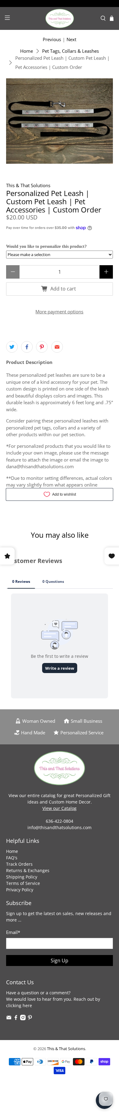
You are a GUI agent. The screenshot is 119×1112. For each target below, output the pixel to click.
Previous (52, 39)
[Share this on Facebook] (27, 347)
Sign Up (59, 960)
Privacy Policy (19, 890)
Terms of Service (23, 883)
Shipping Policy (21, 877)
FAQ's (11, 858)
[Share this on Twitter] (12, 347)
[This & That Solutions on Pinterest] (30, 1018)
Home (26, 51)
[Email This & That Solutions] (9, 1018)
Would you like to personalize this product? (46, 246)
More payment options (59, 311)
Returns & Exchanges (27, 870)
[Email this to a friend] (57, 347)
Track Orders (19, 864)
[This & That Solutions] (59, 18)
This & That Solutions (28, 185)
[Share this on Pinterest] (42, 347)
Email (13, 932)
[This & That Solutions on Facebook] (16, 1018)
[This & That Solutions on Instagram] (23, 1018)
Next (71, 39)
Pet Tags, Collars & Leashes (70, 51)
